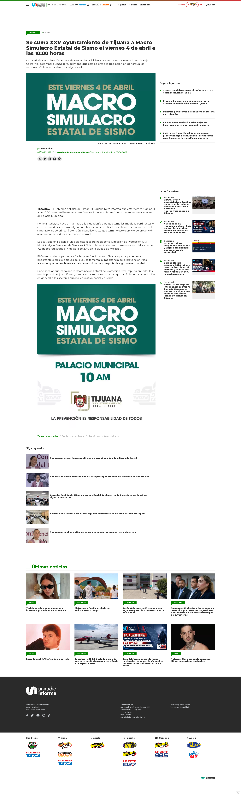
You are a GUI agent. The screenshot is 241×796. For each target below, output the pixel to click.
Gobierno (33, 32)
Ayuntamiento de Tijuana (73, 436)
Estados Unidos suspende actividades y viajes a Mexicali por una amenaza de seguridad (177, 248)
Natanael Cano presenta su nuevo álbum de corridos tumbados (191, 660)
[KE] (194, 745)
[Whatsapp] (39, 158)
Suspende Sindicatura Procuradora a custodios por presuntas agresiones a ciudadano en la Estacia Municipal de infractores (192, 611)
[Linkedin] (54, 158)
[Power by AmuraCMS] (208, 778)
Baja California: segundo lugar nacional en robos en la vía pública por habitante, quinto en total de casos (143, 662)
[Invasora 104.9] (97, 745)
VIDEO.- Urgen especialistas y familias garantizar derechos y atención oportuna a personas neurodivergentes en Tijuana (177, 206)
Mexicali (133, 4)
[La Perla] (194, 754)
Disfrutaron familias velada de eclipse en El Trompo (92, 609)
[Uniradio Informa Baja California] (49, 5)
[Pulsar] (33, 754)
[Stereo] (130, 745)
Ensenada (145, 4)
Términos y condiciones (180, 705)
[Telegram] (59, 158)
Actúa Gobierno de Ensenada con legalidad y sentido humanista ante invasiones (143, 610)
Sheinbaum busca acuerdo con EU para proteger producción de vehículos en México (100, 476)
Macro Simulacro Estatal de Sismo (103, 436)
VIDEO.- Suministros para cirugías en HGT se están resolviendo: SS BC (188, 91)
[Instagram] (43, 715)
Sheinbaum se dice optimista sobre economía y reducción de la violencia (93, 532)
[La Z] (130, 763)
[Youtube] (38, 715)
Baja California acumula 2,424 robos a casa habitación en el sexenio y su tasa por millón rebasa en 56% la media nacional (177, 268)
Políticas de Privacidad (179, 707)
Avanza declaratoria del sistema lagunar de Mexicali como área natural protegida (97, 513)
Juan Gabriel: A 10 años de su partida (47, 659)
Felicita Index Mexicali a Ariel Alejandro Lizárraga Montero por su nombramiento (186, 123)
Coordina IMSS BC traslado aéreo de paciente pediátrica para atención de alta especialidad (96, 661)
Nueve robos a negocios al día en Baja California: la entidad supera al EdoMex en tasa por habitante (177, 228)
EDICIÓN (77, 4)
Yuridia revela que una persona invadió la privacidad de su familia (46, 609)
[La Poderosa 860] (65, 754)
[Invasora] (33, 745)
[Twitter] (44, 158)
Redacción (47, 148)
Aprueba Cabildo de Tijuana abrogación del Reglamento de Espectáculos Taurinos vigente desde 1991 (98, 496)
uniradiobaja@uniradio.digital (132, 717)
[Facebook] (49, 158)
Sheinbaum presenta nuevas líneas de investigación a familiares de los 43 (93, 458)
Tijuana (122, 4)
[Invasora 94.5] (65, 745)
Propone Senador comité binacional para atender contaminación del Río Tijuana (186, 102)
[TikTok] (49, 715)
